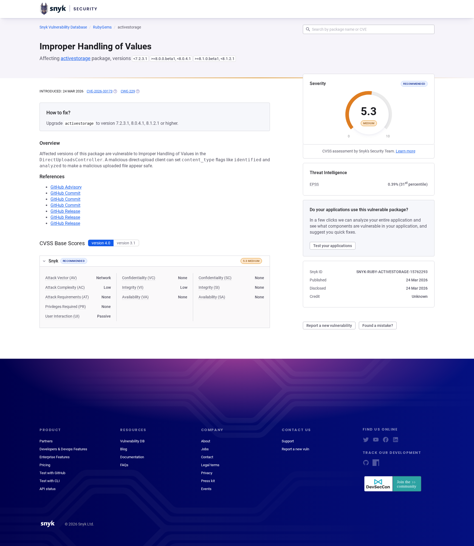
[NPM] (376, 464)
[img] (114, 91)
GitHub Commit (65, 193)
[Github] (366, 464)
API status (48, 489)
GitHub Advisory (66, 187)
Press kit (208, 481)
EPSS (314, 184)
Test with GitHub (52, 473)
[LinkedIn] (395, 441)
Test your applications (332, 246)
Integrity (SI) (209, 287)
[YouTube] (376, 441)
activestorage (76, 58)
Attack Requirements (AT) (67, 297)
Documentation (132, 457)
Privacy (206, 473)
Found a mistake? (377, 325)
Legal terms (210, 465)
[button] (155, 261)
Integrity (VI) (132, 287)
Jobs (205, 449)
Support (288, 441)
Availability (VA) (135, 297)
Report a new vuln (295, 449)
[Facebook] (385, 441)
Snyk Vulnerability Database (63, 27)
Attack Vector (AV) (61, 278)
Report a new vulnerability (329, 325)
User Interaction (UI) (62, 316)
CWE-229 (128, 91)
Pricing (45, 465)
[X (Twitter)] (366, 441)
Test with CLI (50, 481)
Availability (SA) (212, 297)
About (205, 441)
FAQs (124, 465)
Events (206, 489)
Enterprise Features (55, 457)
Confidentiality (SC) (215, 278)
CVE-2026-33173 (99, 91)
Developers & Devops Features (63, 449)
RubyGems (102, 27)
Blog (123, 449)
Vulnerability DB (132, 441)
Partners (46, 441)
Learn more (405, 151)
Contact (207, 457)
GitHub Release (65, 211)
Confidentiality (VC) (138, 278)
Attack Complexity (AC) (65, 287)
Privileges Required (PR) (65, 306)
